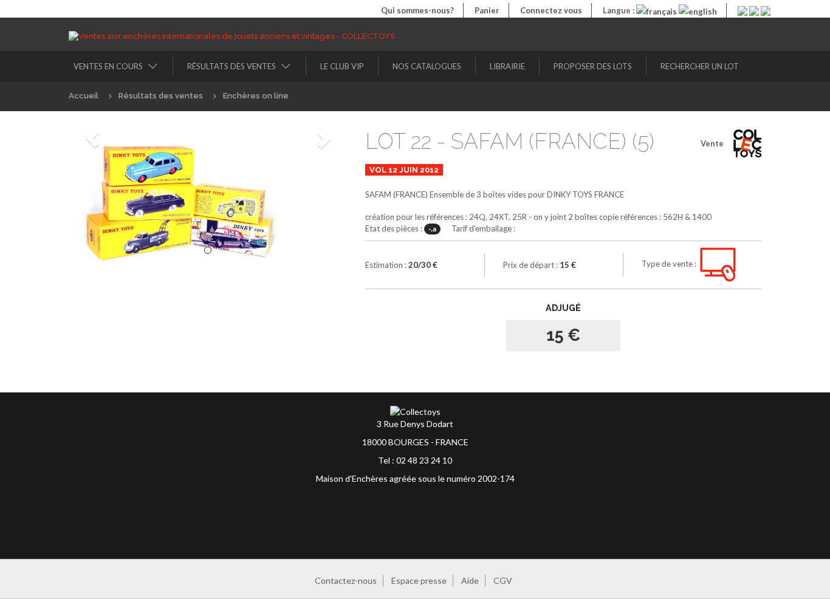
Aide (470, 580)
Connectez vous (551, 10)
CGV (502, 580)
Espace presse (419, 580)
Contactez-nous (346, 580)
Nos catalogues (427, 66)
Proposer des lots (593, 66)
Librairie (507, 66)
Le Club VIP (342, 66)
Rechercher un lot (699, 66)
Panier (487, 10)
